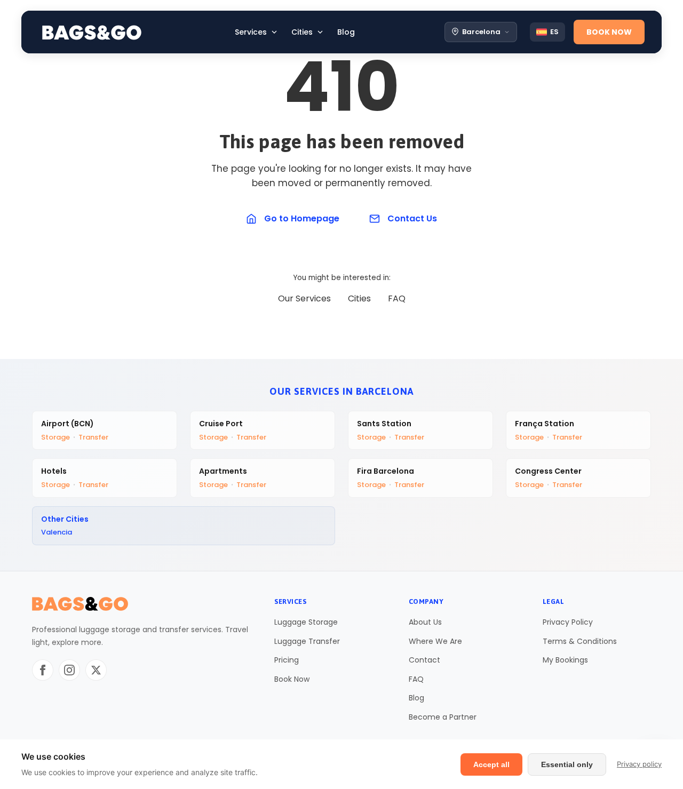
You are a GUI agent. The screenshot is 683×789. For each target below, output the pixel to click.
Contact (424, 660)
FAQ (397, 298)
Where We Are (435, 641)
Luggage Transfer (307, 641)
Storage (55, 437)
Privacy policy (639, 764)
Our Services (304, 298)
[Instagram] (69, 670)
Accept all (491, 764)
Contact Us (412, 218)
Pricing (286, 660)
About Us (425, 622)
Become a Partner (442, 717)
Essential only (567, 764)
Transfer (93, 437)
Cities (359, 298)
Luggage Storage (306, 622)
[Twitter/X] (96, 670)
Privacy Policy (568, 622)
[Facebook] (42, 670)
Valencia (56, 532)
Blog (416, 697)
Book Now (291, 679)
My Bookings (565, 660)
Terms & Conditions (580, 641)
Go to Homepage (301, 218)
